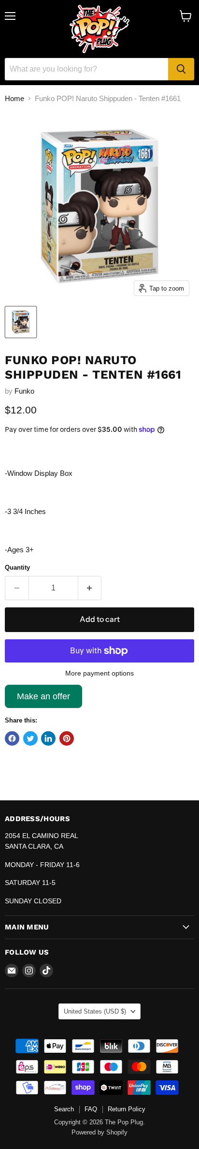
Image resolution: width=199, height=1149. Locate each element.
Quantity (17, 567)
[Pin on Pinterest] (66, 738)
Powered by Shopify (99, 1132)
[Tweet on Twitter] (30, 738)
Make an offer (43, 700)
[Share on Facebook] (12, 738)
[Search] (181, 69)
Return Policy (126, 1109)
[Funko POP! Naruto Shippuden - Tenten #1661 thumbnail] (20, 322)
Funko (24, 391)
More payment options (99, 673)
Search (64, 1109)
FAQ (91, 1109)
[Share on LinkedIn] (48, 738)
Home (14, 98)
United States (95, 1011)
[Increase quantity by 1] (90, 588)
